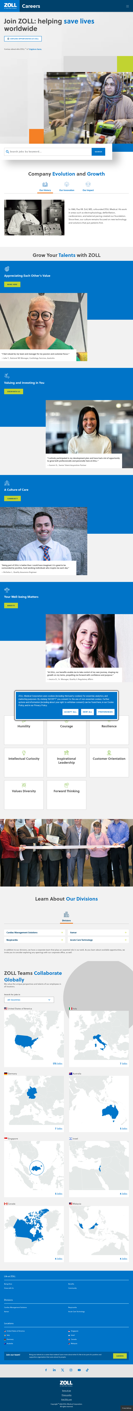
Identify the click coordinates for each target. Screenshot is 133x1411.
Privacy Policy (40, 705)
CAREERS (120, 1356)
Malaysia (77, 1203)
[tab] (45, 186)
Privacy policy (66, 1395)
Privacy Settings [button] (126, 1408)
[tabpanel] (66, 220)
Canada (11, 1203)
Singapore (13, 1138)
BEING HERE (12, 284)
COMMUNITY (12, 498)
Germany (12, 1073)
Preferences (105, 712)
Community (72, 1288)
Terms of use (66, 1391)
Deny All (87, 712)
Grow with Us (9, 1288)
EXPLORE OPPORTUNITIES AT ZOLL (24, 39)
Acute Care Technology (81, 939)
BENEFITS (11, 605)
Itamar (73, 932)
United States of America (20, 1008)
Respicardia (12, 939)
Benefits (71, 1284)
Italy (75, 1008)
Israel (75, 1138)
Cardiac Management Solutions (22, 932)
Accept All (70, 712)
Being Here (8, 1284)
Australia (77, 1073)
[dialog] (66, 706)
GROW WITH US (13, 391)
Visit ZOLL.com (66, 1399)
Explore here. (35, 49)
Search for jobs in (12, 994)
